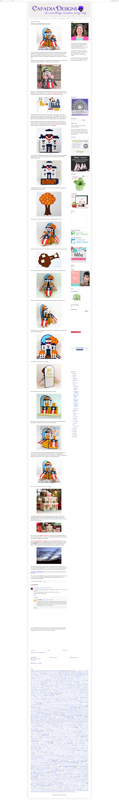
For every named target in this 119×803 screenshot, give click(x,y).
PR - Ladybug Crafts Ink (78, 770)
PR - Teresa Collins (80, 778)
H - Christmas (85, 716)
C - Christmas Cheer (47, 679)
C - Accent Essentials (76, 674)
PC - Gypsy (50, 761)
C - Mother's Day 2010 (82, 690)
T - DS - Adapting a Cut (37, 784)
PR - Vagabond (33, 780)
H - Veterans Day (68, 719)
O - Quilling (76, 735)
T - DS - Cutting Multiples (81, 784)
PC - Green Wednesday (42, 761)
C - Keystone (61, 687)
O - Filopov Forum (81, 727)
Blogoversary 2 (68, 673)
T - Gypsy (43, 788)
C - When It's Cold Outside (38, 702)
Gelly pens (72, 715)
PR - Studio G (62, 778)
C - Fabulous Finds (43, 682)
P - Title (84, 755)
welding (45, 791)
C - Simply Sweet (81, 696)
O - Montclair (49, 732)
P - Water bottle (45, 756)
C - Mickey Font (60, 690)
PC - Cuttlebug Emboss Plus (73, 760)
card (37, 704)
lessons (72, 720)
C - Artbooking (64, 675)
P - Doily (35, 750)
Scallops (55, 781)
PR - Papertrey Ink (64, 774)
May (74, 418)
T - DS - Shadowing (73, 785)
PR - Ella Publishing (54, 769)
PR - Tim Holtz (61, 779)
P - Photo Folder (38, 754)
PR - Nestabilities (55, 774)
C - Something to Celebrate (43, 697)
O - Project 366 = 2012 (69, 735)
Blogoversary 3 (76, 673)
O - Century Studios (65, 725)
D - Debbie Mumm (80, 709)
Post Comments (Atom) (40, 652)
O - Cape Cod (46, 725)
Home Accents (42, 720)
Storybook (39, 783)
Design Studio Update (43, 711)
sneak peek (33, 783)
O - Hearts (66, 730)
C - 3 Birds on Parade (51, 674)
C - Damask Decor (68, 680)
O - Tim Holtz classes (65, 737)
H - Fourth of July (50, 717)
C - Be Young (45, 676)
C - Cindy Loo (62, 679)
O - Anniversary (71, 722)
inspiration (58, 720)
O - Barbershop (83, 722)
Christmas (63, 704)
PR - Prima (83, 774)
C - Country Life (69, 679)
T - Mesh (59, 788)
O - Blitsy (48, 723)
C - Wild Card (47, 702)
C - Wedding (79, 701)
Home (31, 18)
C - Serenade (34, 696)
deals (65, 710)
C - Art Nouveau (49, 675)
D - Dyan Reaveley (36, 710)
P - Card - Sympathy (82, 746)
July (74, 414)
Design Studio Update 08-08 (53, 711)
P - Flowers (71, 750)
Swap (56, 783)
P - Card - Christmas (78, 743)
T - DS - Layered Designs (57, 785)
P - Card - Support (75, 746)
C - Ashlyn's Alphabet (79, 675)
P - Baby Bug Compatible (43, 741)
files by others (51, 715)
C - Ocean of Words (64, 691)
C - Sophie (55, 697)
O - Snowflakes (81, 736)
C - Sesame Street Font (41, 696)
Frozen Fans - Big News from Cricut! (76, 392)
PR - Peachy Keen (74, 774)
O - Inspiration (37, 731)
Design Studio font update (71, 710)
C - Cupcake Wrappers (46, 680)
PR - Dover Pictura (83, 768)
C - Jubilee (41, 687)
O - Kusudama (56, 731)
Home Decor (48, 720)
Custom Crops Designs (43, 709)
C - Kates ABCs (55, 687)
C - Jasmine (83, 686)
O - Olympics (36, 733)
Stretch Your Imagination (48, 783)
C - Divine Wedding (84, 680)
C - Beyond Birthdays (52, 676)
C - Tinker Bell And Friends (36, 701)
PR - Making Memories (83, 772)
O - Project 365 (62, 735)
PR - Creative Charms (66, 766)
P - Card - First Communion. (81, 744)
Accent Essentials (42, 670)
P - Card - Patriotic (50, 746)
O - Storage (46, 737)
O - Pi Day (50, 735)
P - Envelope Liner (64, 750)
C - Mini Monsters (74, 690)
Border (35, 674)
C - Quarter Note (37, 695)
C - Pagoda (49, 692)
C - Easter (59, 681)
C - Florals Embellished (58, 682)
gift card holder (84, 715)
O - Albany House (58, 722)
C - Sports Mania (61, 697)
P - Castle (42, 749)
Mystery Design (79, 721)
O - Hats (62, 730)
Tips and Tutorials (61, 18)
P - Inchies (67, 751)
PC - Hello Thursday (60, 761)
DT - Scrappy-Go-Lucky (56, 714)
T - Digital (86, 783)
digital (53, 712)
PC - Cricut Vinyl (44, 760)
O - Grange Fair (40, 730)
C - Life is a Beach (75, 687)
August (74, 413)
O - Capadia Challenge (38, 725)
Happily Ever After (81, 719)
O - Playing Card (56, 735)
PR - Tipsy (68, 779)
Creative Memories (73, 707)
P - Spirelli (46, 755)
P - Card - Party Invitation (41, 746)
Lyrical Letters (42, 721)
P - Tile (81, 755)
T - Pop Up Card (72, 788)
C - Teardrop (69, 700)
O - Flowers (47, 728)
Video (36, 791)
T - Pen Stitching (65, 788)
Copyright (68, 18)
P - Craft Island (66, 749)
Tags (87, 789)
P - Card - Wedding (79, 748)
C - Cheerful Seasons (67, 677)
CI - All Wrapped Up (77, 704)
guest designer (64, 716)
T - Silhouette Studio (65, 789)
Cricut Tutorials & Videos (44, 18)
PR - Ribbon (56, 775)
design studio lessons (81, 710)
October (75, 408)
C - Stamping (75, 697)
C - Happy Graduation (61, 685)
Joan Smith (36, 587)
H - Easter (35, 717)
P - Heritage (58, 751)
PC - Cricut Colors (79, 757)
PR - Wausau (46, 780)
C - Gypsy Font (75, 684)
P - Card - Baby (57, 743)
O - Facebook (67, 727)
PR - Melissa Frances (59, 773)
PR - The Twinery (53, 779)
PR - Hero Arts (38, 770)
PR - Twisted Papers (83, 779)
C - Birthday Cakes (69, 676)
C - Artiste (71, 675)
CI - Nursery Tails (47, 706)
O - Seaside (60, 736)
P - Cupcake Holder (74, 749)
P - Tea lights (75, 755)
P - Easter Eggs (53, 750)
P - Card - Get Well (52, 745)
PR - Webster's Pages (62, 780)
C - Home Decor (55, 686)
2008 (73, 436)
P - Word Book (68, 756)
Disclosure (74, 18)
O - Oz (66, 733)
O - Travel (79, 737)
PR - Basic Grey (77, 764)
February (75, 423)
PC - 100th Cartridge (48, 757)
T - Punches (85, 788)
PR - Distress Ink (70, 768)
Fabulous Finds (40, 715)
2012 (73, 429)
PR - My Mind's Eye (84, 773)
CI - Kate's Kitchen (39, 706)
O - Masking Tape (37, 732)
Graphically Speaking (44, 716)
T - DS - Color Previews (71, 784)
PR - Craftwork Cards (53, 766)
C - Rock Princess (62, 695)
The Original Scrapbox (62, 790)
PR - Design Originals (62, 768)
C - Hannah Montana (43, 685)
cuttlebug (62, 709)
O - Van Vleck (84, 737)
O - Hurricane (84, 730)
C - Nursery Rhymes (55, 691)
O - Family (73, 727)
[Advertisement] (49, 640)
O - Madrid (79, 731)
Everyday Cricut (76, 714)
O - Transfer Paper (73, 737)
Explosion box (83, 714)
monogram (66, 721)
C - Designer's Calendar (76, 680)
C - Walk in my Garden (63, 701)
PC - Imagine (70, 761)
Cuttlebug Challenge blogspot (70, 709)
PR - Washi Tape (40, 780)
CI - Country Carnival (49, 705)
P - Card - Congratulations (40, 744)
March (74, 421)
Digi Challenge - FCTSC (47, 712)
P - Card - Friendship (43, 745)
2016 (73, 375)
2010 (73, 433)
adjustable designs (52, 670)
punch (42, 781)
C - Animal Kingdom (35, 675)
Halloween (74, 719)
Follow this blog (79, 349)
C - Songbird (50, 697)
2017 (73, 373)
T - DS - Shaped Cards (82, 785)
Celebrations (44, 704)
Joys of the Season (65, 720)
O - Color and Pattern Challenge (56, 726)
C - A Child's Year (66, 674)
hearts (87, 719)
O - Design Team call (50, 727)
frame (61, 715)
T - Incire (48, 788)
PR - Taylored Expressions (70, 778)
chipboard (58, 704)
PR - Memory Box (67, 773)
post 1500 (80, 762)
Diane (38, 599)
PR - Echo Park (40, 769)
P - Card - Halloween (71, 745)
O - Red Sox (34, 736)
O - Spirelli (35, 737)
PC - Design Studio (82, 760)
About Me (36, 18)
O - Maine (84, 731)
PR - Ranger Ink (48, 775)
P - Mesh (43, 752)
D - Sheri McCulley (45, 710)
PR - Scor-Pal (82, 775)
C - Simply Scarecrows (74, 696)
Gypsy (70, 716)
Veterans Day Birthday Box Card (75, 400)
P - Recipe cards (67, 754)
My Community (72, 721)
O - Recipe (86, 735)
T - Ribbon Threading (44, 789)
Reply (35, 595)
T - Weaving (83, 789)
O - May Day (44, 732)
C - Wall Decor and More (72, 701)
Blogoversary (62, 673)
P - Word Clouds (75, 756)
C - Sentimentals (85, 695)
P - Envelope (59, 750)
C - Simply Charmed (66, 696)
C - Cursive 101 (54, 680)
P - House (62, 751)
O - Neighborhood (75, 732)
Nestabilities (86, 721)
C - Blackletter (76, 676)
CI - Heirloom (65, 705)
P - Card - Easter (56, 744)
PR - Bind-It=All (37, 765)
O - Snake (69, 736)
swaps (59, 783)
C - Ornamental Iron (41, 692)
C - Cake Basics (83, 676)
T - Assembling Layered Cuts (68, 783)
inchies (53, 720)
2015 (73, 376)
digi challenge (39, 712)
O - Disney (56, 727)
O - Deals (43, 727)
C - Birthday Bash (61, 676)
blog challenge (51, 673)
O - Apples (78, 722)
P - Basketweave (57, 741)
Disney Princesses (73, 712)
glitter (38, 716)
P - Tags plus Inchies (68, 755)
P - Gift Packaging (38, 751)
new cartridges (40, 722)
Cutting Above (56, 709)
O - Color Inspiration (67, 726)
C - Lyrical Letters (43, 688)
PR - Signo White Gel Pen (64, 777)
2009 (73, 435)
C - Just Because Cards (48, 687)
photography (56, 762)
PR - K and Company (57, 770)
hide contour (34, 720)
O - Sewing (65, 736)
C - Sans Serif (68, 695)
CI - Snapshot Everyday (55, 706)
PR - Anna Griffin (60, 764)
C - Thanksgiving (76, 700)
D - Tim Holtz (59, 710)
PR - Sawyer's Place (69, 775)
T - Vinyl (78, 789)
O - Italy (51, 731)
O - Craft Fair (33, 727)
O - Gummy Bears (57, 730)
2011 (73, 431)
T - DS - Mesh (65, 785)
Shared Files (53, 18)
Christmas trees (69, 704)
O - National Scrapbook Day (66, 732)
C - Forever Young (75, 682)
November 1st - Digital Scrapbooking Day (76, 405)
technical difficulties (53, 790)
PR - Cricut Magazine (37, 768)
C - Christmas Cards (39, 679)
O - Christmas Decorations (36, 726)
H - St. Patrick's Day (41, 719)
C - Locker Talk (83, 687)
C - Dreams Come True (51, 681)
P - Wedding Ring (51, 756)
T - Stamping (72, 789)
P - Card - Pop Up (58, 746)
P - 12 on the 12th (67, 740)
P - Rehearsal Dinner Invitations (76, 754)
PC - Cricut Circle (71, 757)
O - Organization (44, 733)
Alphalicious (67, 670)
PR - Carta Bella (59, 765)
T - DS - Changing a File (61, 784)
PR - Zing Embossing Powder (78, 780)
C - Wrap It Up (74, 702)
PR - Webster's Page (53, 780)
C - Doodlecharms (42, 681)
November (75, 382)
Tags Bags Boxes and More (36, 790)
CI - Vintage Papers (63, 706)
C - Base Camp (39, 676)
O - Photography (43, 735)
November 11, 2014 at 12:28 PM (45, 587)
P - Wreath (81, 756)
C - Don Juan (34, 681)
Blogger (64, 794)
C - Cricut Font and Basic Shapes (36, 680)
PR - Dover (76, 768)
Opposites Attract (58, 740)
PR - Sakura (62, 775)
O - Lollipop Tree (66, 731)
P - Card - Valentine (70, 748)
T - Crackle (80, 783)
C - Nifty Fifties (48, 691)
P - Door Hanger (40, 750)
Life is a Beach (35, 721)
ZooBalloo (72, 791)
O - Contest (80, 726)
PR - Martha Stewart (35, 773)
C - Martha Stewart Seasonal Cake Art (38, 690)
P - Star (50, 755)
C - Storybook (42, 698)
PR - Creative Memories (82, 766)
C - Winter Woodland (67, 702)
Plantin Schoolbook (71, 762)
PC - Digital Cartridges (34, 761)
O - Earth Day (62, 727)
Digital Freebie (59, 712)
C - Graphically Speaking (66, 684)
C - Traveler (48, 701)
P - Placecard (57, 754)
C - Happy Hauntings (69, 685)
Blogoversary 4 (83, 673)
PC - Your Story (50, 762)
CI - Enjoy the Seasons (57, 705)
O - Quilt (81, 735)
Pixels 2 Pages (63, 762)
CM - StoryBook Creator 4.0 (73, 706)
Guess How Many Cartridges (55, 716)
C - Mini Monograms (67, 690)
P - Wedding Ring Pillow (59, 756)
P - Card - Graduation (61, 745)
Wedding (41, 791)
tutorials (78, 790)
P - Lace (72, 751)
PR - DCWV (45, 768)
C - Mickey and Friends (52, 690)
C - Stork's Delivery (34, 698)
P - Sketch (41, 755)
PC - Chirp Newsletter (55, 757)
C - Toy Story (43, 701)
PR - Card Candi (52, 765)
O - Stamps (40, 737)
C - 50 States (59, 674)
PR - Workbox (69, 780)
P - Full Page (82, 750)
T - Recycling (37, 789)
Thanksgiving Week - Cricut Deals (75, 396)
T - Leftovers (53, 788)
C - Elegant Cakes (66, 681)
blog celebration (44, 673)
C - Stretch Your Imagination (71, 698)
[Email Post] (44, 581)
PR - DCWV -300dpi (53, 768)
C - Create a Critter (77, 679)
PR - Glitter (84, 769)
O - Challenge (78, 725)
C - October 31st (71, 691)
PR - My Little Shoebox (76, 773)
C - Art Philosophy (57, 675)
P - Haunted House (51, 751)
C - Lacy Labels (67, 687)
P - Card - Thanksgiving (45, 748)
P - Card (47, 743)
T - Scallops (51, 789)
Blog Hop (56, 673)
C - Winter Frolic (54, 702)
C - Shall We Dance (59, 696)
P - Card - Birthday (66, 743)
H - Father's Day (42, 717)
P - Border (70, 741)
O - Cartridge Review (53, 725)
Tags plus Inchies (45, 790)
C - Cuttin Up (61, 680)
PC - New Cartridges (79, 761)
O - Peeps (36, 735)
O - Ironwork (46, 731)
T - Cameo (75, 783)
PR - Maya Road (52, 773)
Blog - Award (70, 671)
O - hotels (71, 730)
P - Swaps (55, 755)
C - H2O (37, 685)
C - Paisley (55, 692)
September (75, 410)
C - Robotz (56, 695)
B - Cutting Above (78, 670)
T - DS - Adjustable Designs (49, 784)
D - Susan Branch (53, 710)
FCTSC (45, 715)
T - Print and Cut (79, 788)
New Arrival (34, 722)
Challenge (53, 704)
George (77, 715)
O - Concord (73, 726)
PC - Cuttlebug (52, 760)
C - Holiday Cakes (84, 685)
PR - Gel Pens (69, 769)
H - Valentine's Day (58, 719)
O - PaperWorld (78, 733)
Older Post (65, 650)
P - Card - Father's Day (71, 744)
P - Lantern (84, 751)
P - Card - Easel (49, 744)
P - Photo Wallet (44, 754)
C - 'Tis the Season (41, 674)
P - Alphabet (80, 740)
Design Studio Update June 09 (75, 711)
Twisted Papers (84, 790)
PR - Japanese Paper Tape (47, 770)
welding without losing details (53, 791)
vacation (32, 791)
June (74, 416)
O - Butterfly (79, 723)
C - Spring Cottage (68, 697)
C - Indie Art (70, 686)
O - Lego (61, 731)
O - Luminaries (73, 731)
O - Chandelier (85, 725)
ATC (72, 670)
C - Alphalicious (85, 674)
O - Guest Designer (48, 730)
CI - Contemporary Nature (41, 705)
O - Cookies (85, 726)
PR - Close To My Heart (80, 765)
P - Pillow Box (50, 754)
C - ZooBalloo (80, 702)
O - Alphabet (65, 722)
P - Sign (35, 755)
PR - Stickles (55, 778)
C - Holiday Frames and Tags (36, 686)
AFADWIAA (60, 670)
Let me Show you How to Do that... (82, 720)
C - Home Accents (46, 686)
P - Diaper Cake (81, 749)
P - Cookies (60, 749)
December (75, 380)
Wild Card (62, 791)
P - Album (74, 740)
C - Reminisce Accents (47, 695)
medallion (48, 721)
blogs (32, 674)
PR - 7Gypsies (85, 762)
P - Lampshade (77, 751)
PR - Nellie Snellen (47, 774)
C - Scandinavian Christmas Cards (77, 695)
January (75, 426)
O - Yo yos (40, 740)
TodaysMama (73, 790)
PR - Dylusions (33, 769)
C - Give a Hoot (49, 684)
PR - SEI (46, 777)
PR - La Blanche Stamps (68, 770)
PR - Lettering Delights (48, 772)
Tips (68, 790)
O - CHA (72, 725)
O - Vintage (39, 738)
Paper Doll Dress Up (39, 757)
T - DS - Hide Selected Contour (43, 785)
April (74, 419)
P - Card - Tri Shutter (61, 748)
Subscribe (80, 18)
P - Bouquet (75, 741)
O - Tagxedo (52, 737)
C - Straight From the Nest (52, 698)
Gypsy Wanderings (76, 716)
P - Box (79, 741)
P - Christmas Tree (55, 749)
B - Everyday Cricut (40, 671)
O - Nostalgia (83, 732)
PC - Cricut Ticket (38, 760)
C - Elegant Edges (74, 681)
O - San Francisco (53, 736)
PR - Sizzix (82, 777)
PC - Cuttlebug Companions (63, 760)
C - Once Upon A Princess (81, 691)
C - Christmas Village (55, 679)
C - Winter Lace (60, 702)
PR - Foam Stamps (63, 769)
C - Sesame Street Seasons (50, 696)
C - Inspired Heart (77, 686)
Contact (85, 18)
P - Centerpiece (48, 749)
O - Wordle (75, 738)
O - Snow (74, 736)
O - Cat (59, 725)
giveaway (32, 716)
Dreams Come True (82, 712)
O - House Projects (77, 730)
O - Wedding (58, 738)
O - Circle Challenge (46, 726)
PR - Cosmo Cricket (44, 766)
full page (67, 715)
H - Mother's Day (82, 717)
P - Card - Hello (80, 745)
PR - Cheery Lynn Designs (68, 765)
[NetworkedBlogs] (79, 347)
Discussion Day (66, 712)
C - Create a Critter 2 (84, 679)
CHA (49, 704)
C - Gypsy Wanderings (83, 684)
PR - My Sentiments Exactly (37, 774)
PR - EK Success (47, 769)
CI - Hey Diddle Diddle (72, 705)
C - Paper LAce (80, 692)
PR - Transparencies (74, 779)
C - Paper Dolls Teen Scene (72, 692)
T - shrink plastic (57, 789)
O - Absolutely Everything (49, 722)
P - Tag (61, 755)
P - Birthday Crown (64, 741)
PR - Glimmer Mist (76, 769)
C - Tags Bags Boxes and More (59, 700)
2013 (73, 428)
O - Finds (86, 727)
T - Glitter (39, 788)
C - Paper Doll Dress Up (62, 692)
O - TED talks (58, 737)
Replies (36, 597)
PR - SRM (50, 778)
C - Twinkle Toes (54, 701)
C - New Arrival (41, 691)
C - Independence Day (63, 686)
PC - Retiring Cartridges (42, 762)
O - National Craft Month (56, 732)
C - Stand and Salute (83, 697)
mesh (53, 721)
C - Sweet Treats (44, 700)
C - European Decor (83, 681)
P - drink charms (47, 750)
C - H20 (34, 685)
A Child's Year (33, 670)
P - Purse (61, 754)
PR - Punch (40, 775)
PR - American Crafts (50, 764)
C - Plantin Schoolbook (54, 693)
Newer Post (33, 650)
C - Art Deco (43, 675)
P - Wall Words (38, 756)
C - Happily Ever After (53, 685)
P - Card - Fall (63, 744)
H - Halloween (67, 717)
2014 (73, 378)
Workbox (67, 791)
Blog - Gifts (32, 673)
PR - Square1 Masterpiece (42, 778)
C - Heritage (77, 685)
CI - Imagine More (80, 705)
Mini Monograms (58, 721)
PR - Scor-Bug (75, 775)
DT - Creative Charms (43, 714)
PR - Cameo (44, 765)
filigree (57, 715)
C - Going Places (56, 684)
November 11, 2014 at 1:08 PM (47, 599)
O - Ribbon (39, 736)
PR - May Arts (45, 773)
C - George (41, 684)
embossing (70, 714)
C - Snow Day (36, 697)
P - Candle (84, 741)
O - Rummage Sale (46, 736)
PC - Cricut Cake (63, 757)
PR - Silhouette (74, 777)
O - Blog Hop (54, 723)
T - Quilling (32, 789)
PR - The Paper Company (44, 779)
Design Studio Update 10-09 (64, 711)
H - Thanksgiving (49, 719)
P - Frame (76, 750)
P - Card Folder (37, 749)
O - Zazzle (45, 740)
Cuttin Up (50, 709)
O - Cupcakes (38, 727)
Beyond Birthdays (62, 671)
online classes (51, 740)
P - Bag (51, 741)
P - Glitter (45, 751)
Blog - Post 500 (38, 673)
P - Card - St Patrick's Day (67, 746)
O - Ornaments (61, 733)
